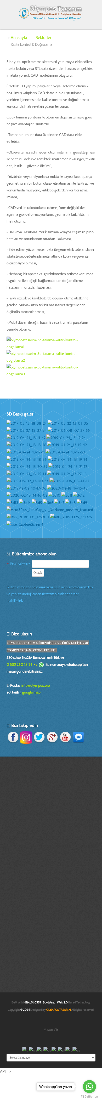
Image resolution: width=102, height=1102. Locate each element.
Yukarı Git (51, 1029)
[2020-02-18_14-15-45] (67, 487)
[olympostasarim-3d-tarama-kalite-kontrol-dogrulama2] (51, 356)
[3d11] (66, 495)
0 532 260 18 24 (19, 664)
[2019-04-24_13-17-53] (65, 451)
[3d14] (25, 502)
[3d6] (48, 502)
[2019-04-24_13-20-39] (27, 466)
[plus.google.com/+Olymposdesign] (52, 737)
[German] (47, 1049)
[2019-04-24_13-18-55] (27, 459)
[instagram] (26, 737)
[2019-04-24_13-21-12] (67, 466)
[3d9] (82, 502)
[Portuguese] (61, 1049)
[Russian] (68, 1049)
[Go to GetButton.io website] (89, 1096)
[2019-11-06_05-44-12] (69, 480)
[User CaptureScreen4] (25, 523)
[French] (40, 1049)
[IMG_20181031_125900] (28, 516)
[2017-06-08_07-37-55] (69, 430)
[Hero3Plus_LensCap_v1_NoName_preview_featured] (50, 509)
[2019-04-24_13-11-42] (26, 437)
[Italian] (55, 1049)
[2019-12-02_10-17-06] (26, 487)
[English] (33, 1049)
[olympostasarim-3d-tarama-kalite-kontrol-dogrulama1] (51, 342)
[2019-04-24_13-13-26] (26, 444)
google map (31, 692)
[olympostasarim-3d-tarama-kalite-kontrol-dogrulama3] (51, 370)
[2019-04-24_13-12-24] (66, 437)
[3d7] (59, 502)
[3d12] (78, 495)
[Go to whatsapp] (89, 1086)
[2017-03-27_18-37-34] (27, 430)
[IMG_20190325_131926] (71, 516)
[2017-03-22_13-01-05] (68, 423)
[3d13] (12, 502)
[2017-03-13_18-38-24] (27, 423)
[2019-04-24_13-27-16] (67, 473)
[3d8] (70, 502)
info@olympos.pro (35, 685)
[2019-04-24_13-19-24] (67, 459)
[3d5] (37, 502)
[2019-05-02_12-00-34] (28, 480)
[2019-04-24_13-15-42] (67, 444)
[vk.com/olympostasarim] (78, 737)
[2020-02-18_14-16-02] (27, 495)
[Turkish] (25, 1049)
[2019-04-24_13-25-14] (26, 473)
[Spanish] (76, 1049)
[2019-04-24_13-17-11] (26, 451)
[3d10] (54, 495)
